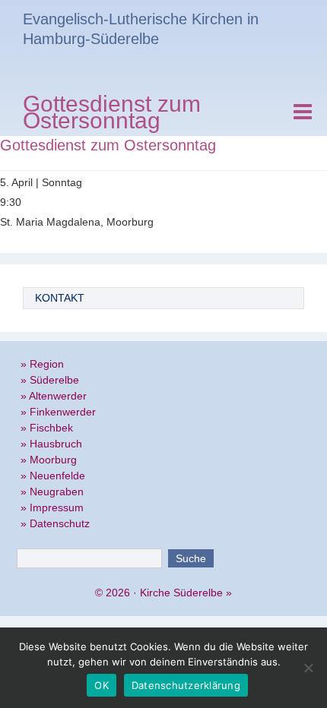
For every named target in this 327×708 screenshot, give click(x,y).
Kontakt (59, 298)
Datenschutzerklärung (186, 685)
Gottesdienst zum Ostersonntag (112, 114)
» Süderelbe (50, 380)
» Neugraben (52, 491)
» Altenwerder (54, 396)
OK (101, 685)
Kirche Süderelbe (181, 592)
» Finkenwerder (58, 412)
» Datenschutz (55, 523)
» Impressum (52, 507)
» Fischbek (47, 428)
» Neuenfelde (53, 475)
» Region (42, 364)
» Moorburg (49, 460)
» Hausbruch (51, 444)
